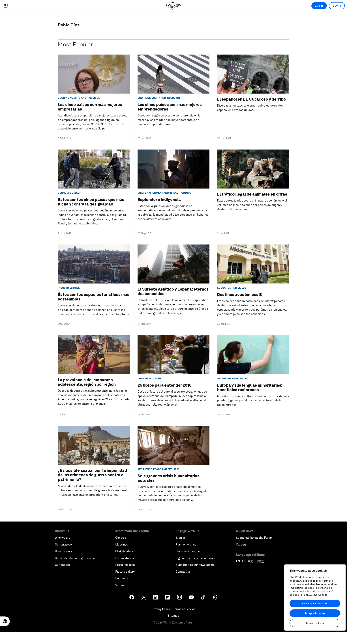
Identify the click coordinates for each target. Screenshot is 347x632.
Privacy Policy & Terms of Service (173, 609)
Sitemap (173, 615)
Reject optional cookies (315, 603)
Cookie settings (315, 623)
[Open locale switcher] (5, 621)
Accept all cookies (315, 613)
